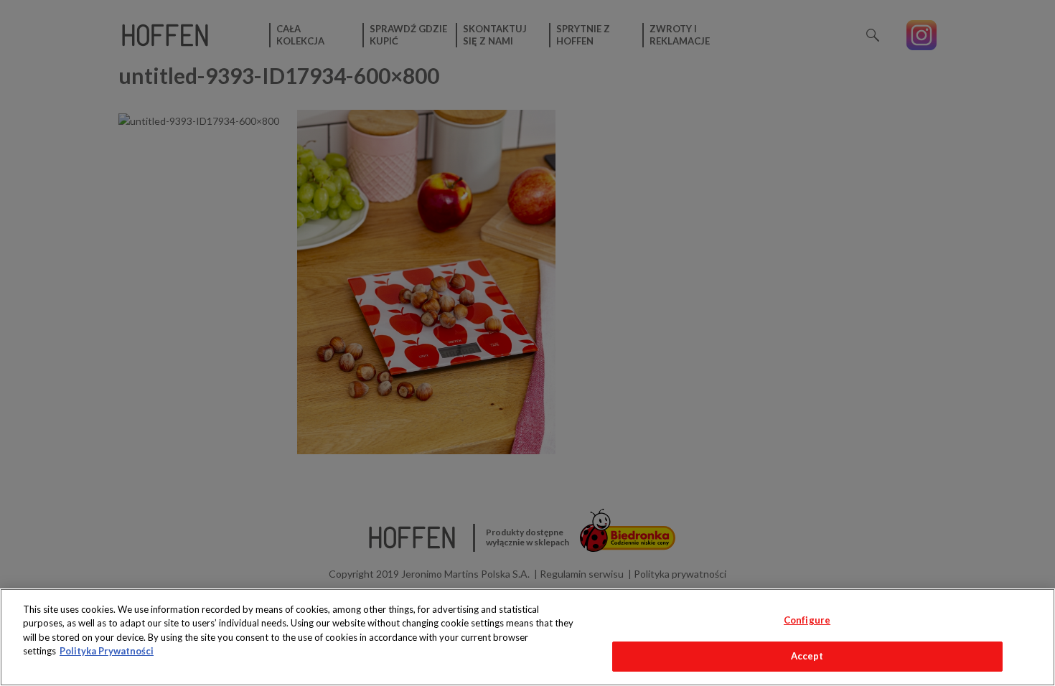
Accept (807, 656)
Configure (807, 620)
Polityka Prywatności (107, 651)
